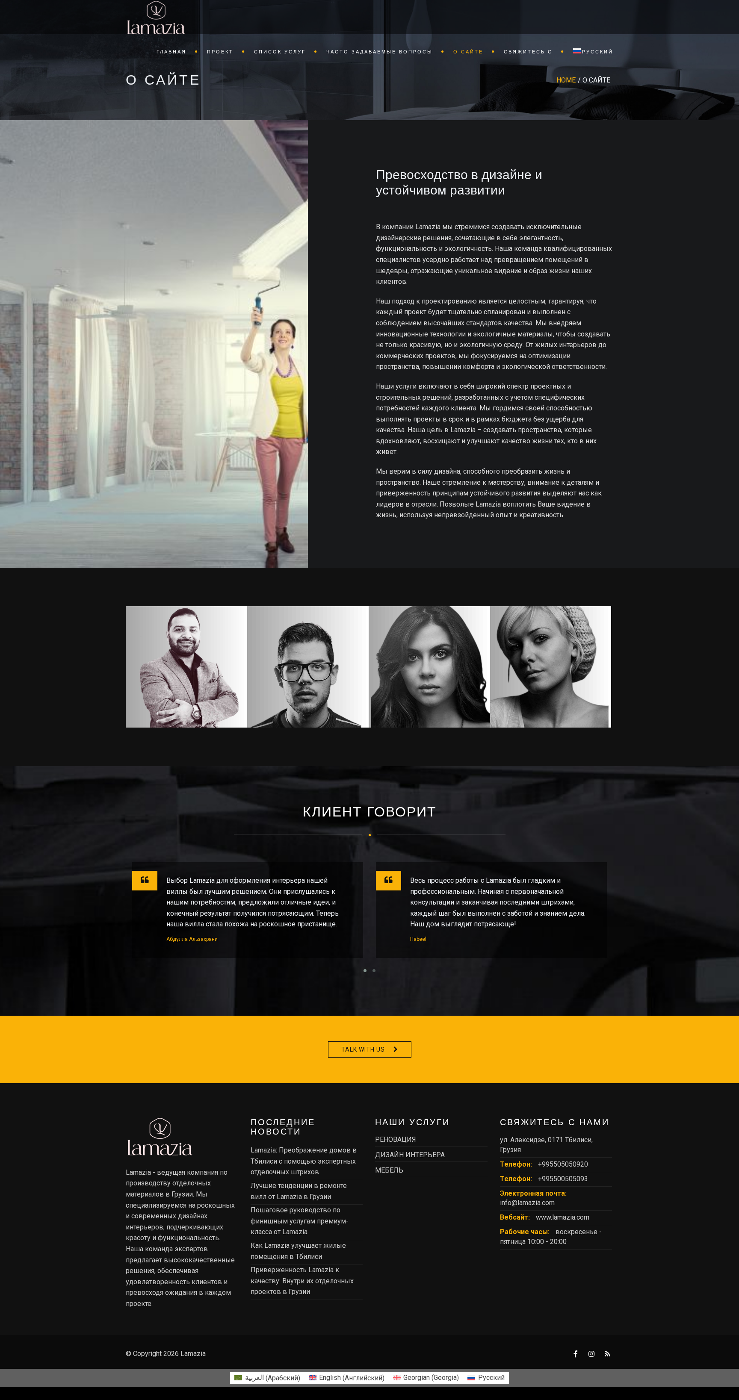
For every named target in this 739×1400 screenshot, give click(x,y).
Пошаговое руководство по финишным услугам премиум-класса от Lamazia (300, 1221)
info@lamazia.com (527, 1203)
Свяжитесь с (528, 51)
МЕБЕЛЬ (389, 1170)
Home (566, 80)
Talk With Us (363, 1049)
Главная (171, 51)
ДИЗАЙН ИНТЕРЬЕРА (410, 1155)
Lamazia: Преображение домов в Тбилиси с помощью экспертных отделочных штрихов (304, 1161)
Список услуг (280, 51)
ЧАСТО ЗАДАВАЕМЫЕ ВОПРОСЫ (379, 51)
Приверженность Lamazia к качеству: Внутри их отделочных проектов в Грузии (302, 1281)
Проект (220, 51)
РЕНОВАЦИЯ (395, 1139)
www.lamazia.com (562, 1217)
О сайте (468, 51)
